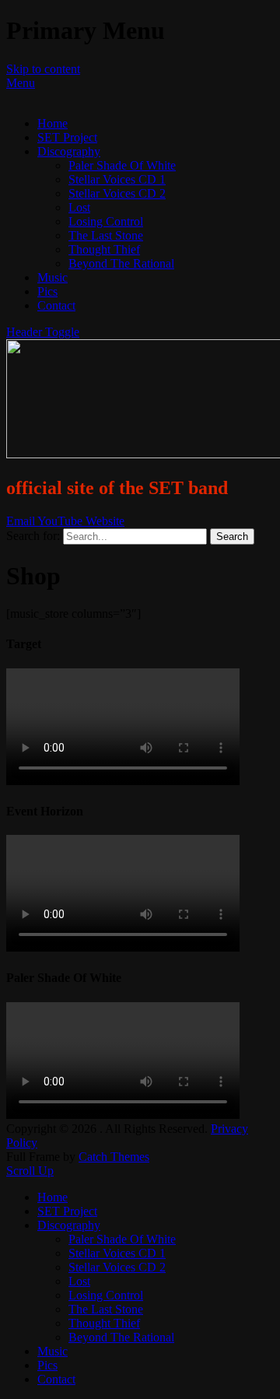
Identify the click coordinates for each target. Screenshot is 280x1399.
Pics (47, 291)
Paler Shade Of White (122, 165)
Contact (56, 305)
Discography (68, 151)
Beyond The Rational (121, 263)
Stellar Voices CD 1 (117, 179)
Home (52, 123)
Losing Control (105, 221)
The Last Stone (105, 235)
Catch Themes (114, 1156)
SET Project (67, 137)
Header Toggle (42, 331)
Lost (79, 207)
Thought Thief (104, 249)
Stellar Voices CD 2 (117, 193)
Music (52, 277)
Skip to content (43, 68)
